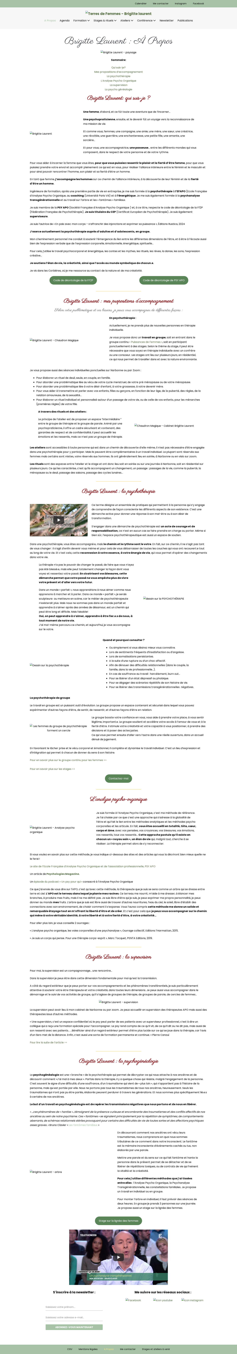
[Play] (58, 520)
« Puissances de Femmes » (145, 342)
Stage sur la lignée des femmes (118, 1221)
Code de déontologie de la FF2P (73, 280)
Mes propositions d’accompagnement (118, 72)
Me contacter (160, 3)
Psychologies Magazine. (63, 874)
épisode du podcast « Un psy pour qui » (58, 882)
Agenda (64, 20)
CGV (69, 1349)
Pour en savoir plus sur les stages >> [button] (52, 769)
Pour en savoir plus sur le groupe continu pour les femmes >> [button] (68, 760)
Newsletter (167, 20)
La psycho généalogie (118, 89)
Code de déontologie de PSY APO (164, 280)
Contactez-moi (118, 778)
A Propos (50, 20)
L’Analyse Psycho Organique (118, 81)
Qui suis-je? (118, 67)
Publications (185, 20)
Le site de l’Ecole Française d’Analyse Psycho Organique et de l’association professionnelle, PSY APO (92, 866)
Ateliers (125, 20)
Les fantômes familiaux (83, 1125)
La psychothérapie (118, 76)
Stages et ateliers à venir (156, 1349)
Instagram (181, 3)
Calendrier (141, 3)
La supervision (118, 85)
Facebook (198, 3)
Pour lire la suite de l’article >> (48, 1042)
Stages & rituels (104, 20)
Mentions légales (88, 1349)
